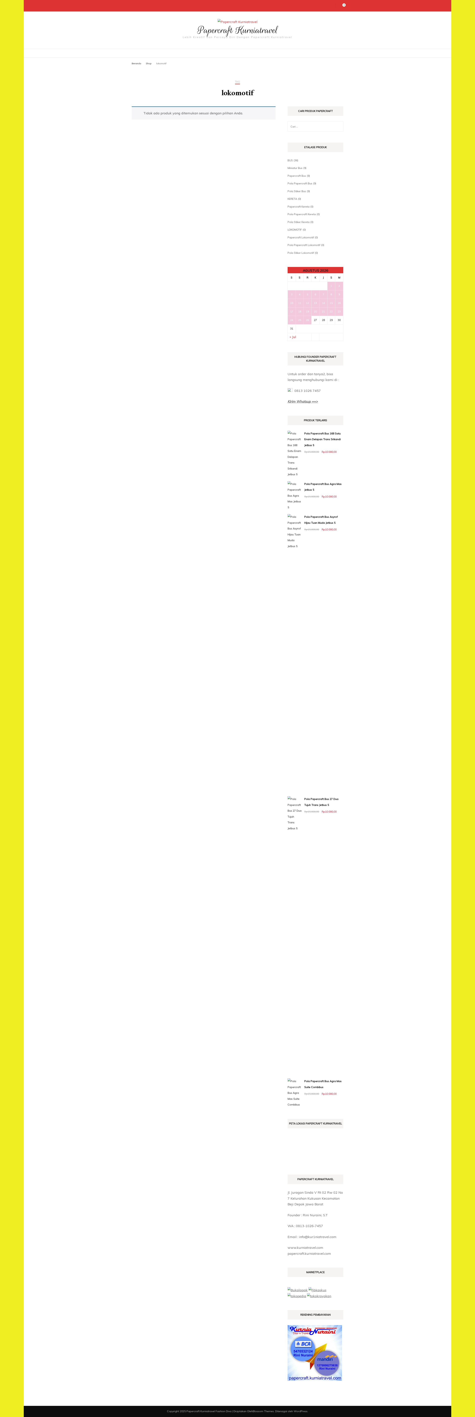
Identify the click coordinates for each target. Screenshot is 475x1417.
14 (323, 303)
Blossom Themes (263, 1411)
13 (315, 303)
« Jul (293, 337)
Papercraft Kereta (298, 206)
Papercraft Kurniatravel (237, 30)
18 (299, 311)
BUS (290, 160)
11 (299, 303)
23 (339, 311)
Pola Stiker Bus (297, 191)
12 (307, 303)
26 (307, 320)
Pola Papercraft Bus (300, 183)
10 (291, 303)
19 (307, 311)
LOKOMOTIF (295, 229)
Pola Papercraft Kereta (302, 214)
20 (315, 311)
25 (299, 320)
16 (339, 303)
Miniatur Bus (295, 168)
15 (331, 303)
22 (331, 311)
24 (291, 320)
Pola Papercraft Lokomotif (304, 245)
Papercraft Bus (297, 175)
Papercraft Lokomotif (301, 237)
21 (323, 311)
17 (291, 311)
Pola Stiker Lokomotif (301, 253)
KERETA (292, 198)
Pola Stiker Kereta (298, 222)
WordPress (300, 1411)
